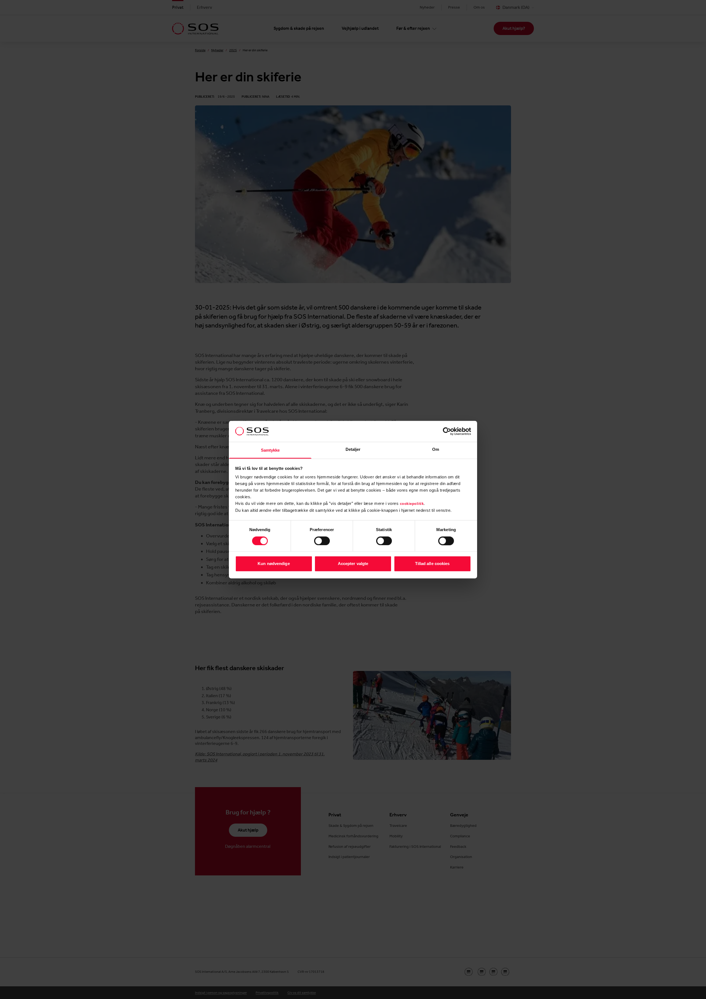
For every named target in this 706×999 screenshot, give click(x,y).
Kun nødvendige (274, 563)
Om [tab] (435, 449)
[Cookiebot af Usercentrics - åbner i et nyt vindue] (447, 431)
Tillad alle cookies (432, 563)
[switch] (322, 540)
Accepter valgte (353, 563)
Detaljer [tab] (353, 449)
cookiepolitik (412, 504)
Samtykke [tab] (270, 450)
